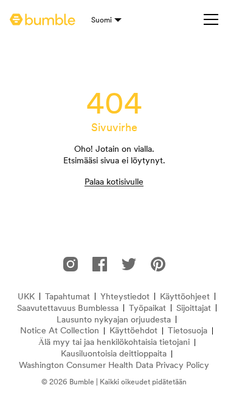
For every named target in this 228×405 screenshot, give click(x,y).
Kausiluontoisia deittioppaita (114, 353)
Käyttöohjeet (185, 296)
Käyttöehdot (133, 330)
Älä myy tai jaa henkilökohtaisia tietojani (114, 342)
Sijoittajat (193, 308)
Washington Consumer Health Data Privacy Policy (114, 365)
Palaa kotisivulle (114, 181)
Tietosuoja (187, 330)
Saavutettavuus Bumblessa (68, 308)
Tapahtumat (67, 296)
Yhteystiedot (125, 296)
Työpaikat (147, 308)
